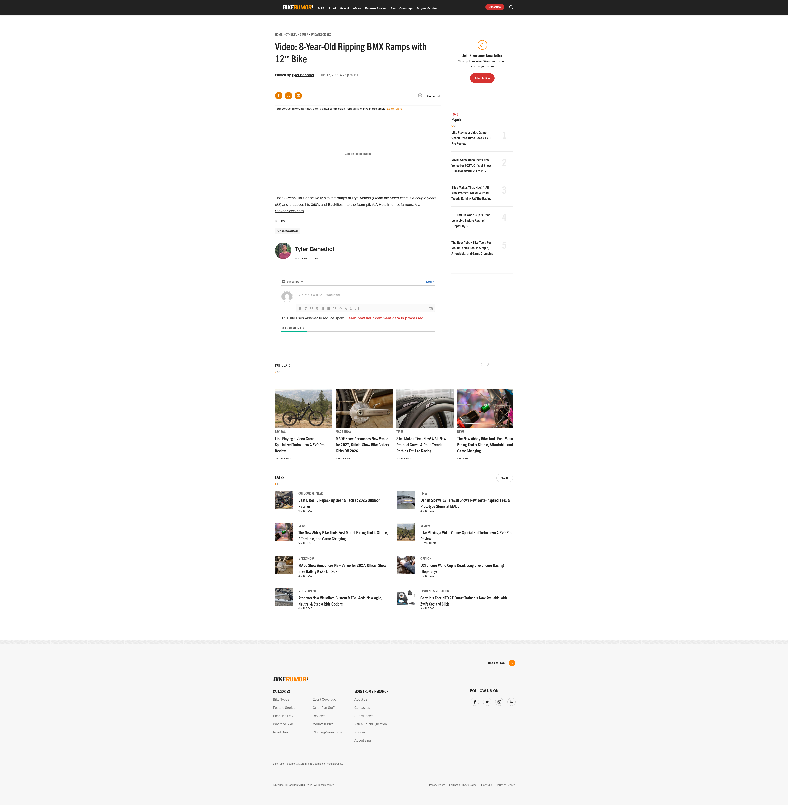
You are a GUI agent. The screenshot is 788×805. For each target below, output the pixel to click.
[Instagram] (498, 701)
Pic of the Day (283, 716)
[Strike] (317, 308)
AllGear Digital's (305, 763)
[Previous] (481, 364)
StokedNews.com (289, 211)
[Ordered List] (323, 308)
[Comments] (421, 96)
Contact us (362, 707)
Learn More (394, 108)
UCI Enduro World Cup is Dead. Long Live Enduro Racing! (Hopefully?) (471, 220)
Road (332, 8)
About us (360, 699)
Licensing (486, 785)
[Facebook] (474, 701)
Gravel (344, 8)
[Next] (488, 364)
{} (351, 308)
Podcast (360, 732)
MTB (321, 8)
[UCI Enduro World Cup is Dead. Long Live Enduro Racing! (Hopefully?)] (406, 565)
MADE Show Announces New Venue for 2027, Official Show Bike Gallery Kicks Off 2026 (471, 165)
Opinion (425, 558)
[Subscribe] (511, 701)
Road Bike (280, 732)
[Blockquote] (334, 308)
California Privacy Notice (463, 785)
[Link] (346, 308)
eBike (357, 8)
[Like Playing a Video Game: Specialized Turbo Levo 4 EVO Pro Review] (303, 408)
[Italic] (306, 308)
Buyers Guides (427, 8)
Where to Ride (283, 724)
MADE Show (343, 431)
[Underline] (311, 308)
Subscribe (495, 7)
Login (429, 281)
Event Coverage (402, 8)
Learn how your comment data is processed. (385, 318)
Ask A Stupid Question (370, 724)
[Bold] (300, 308)
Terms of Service (506, 785)
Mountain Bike (308, 591)
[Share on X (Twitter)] (288, 95)
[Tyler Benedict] (283, 253)
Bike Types (281, 699)
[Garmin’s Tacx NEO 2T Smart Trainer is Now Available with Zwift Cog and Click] (406, 597)
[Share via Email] (298, 95)
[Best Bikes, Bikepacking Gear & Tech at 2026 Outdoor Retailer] (284, 500)
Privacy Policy (437, 785)
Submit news (363, 716)
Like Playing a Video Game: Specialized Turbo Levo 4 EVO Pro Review (471, 138)
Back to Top (496, 662)
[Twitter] (486, 701)
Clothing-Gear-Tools (327, 732)
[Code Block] (340, 308)
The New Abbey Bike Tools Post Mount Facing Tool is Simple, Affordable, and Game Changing (472, 248)
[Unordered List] (329, 308)
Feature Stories (375, 8)
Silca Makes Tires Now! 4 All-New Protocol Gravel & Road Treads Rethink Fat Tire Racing (471, 193)
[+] (357, 308)
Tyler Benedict (303, 75)
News (460, 431)
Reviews (280, 431)
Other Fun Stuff (323, 707)
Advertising (362, 740)
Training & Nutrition (434, 591)
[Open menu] (277, 8)
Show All (505, 477)
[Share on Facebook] (278, 95)
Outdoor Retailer (310, 493)
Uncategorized (287, 230)
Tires (399, 431)
